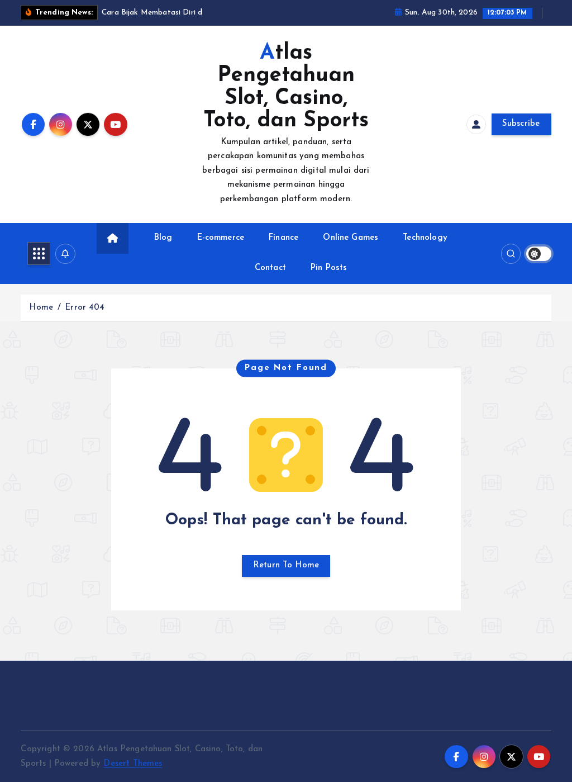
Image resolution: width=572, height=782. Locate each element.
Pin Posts (329, 268)
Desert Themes (132, 764)
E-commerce (221, 238)
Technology (425, 238)
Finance (283, 238)
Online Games (350, 238)
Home (41, 308)
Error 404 (84, 308)
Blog (163, 238)
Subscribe (521, 124)
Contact (270, 268)
